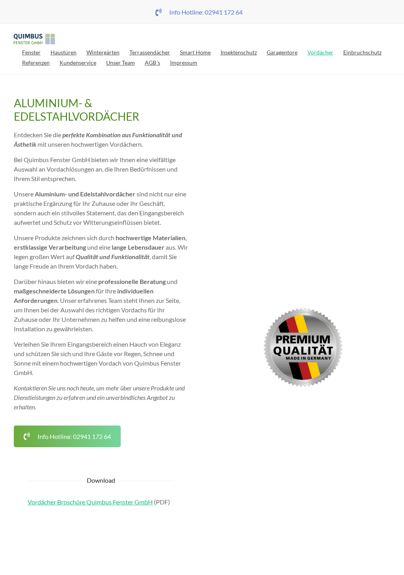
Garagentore (282, 52)
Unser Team (120, 62)
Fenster (31, 52)
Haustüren (63, 52)
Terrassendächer (149, 52)
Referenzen (36, 62)
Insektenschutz (239, 52)
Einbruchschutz (362, 52)
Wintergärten (103, 52)
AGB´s (152, 62)
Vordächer (320, 52)
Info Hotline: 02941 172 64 (206, 12)
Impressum (183, 62)
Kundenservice (78, 62)
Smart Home (195, 52)
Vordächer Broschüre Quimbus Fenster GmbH (90, 502)
